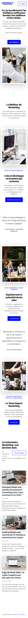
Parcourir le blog (19, 453)
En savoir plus (14, 422)
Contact (23, 614)
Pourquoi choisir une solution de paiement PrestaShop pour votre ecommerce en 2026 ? (12, 491)
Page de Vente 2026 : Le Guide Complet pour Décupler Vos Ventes (13, 575)
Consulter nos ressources (14, 200)
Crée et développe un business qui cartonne (14, 178)
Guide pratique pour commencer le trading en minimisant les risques (14, 535)
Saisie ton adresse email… (14, 32)
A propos (14, 614)
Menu (23, 4)
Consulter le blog (14, 318)
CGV (19, 614)
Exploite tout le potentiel (14, 296)
